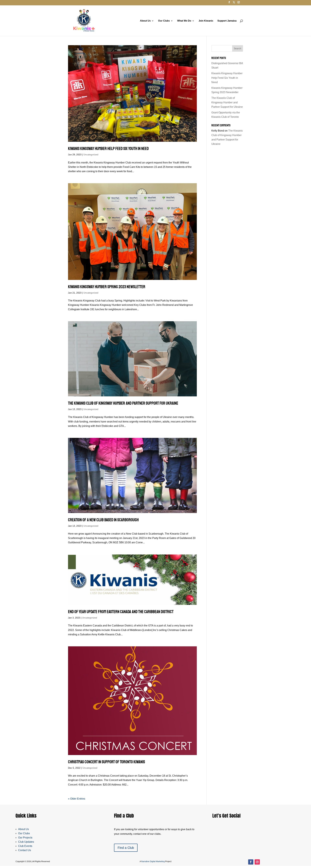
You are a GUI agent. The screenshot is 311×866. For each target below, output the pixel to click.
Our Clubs (164, 21)
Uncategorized (90, 154)
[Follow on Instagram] (257, 862)
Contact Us (24, 850)
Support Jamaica (226, 21)
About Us (145, 21)
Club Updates (26, 841)
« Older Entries (76, 798)
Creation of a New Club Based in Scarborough (103, 520)
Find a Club (126, 847)
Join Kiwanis (206, 21)
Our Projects (25, 837)
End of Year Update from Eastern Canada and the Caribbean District (120, 611)
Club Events (25, 846)
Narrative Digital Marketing (153, 861)
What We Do (184, 21)
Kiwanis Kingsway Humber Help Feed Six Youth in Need (108, 148)
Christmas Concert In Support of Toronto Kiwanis (106, 762)
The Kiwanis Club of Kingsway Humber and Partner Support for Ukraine (123, 403)
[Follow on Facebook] (250, 862)
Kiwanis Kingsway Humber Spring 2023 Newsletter (106, 286)
